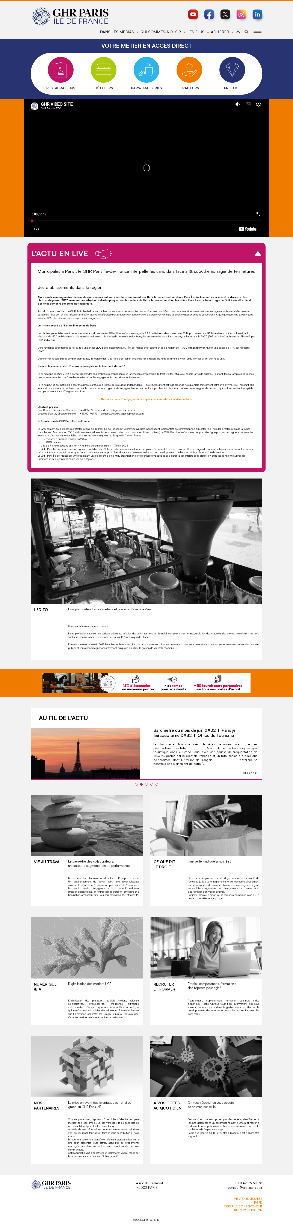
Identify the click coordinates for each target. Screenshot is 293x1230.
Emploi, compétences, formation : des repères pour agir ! (212, 986)
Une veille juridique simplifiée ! (209, 861)
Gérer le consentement (243, 1206)
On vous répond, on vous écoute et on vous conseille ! (211, 1104)
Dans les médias (117, 31)
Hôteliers (103, 88)
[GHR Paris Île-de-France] (70, 16)
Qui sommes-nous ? (160, 31)
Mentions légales (248, 1198)
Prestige (232, 88)
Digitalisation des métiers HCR (90, 984)
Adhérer (220, 31)
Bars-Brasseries (146, 88)
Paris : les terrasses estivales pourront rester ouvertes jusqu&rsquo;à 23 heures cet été (196, 732)
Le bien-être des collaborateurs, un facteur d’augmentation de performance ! (99, 863)
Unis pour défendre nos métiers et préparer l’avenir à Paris (109, 609)
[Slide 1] (136, 784)
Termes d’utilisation (246, 1210)
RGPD (258, 1202)
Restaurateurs (60, 88)
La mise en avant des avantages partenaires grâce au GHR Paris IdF (99, 1104)
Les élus (195, 31)
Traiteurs (189, 88)
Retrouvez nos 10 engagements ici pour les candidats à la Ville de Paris (146, 399)
